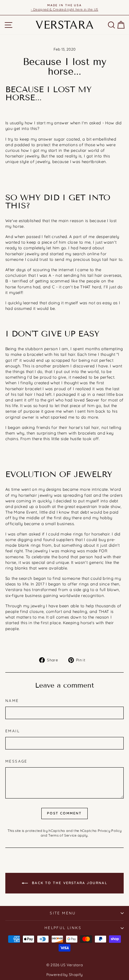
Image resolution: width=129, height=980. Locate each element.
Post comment (64, 813)
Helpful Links (62, 927)
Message (16, 761)
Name (12, 700)
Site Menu (63, 913)
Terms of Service (62, 835)
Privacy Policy (110, 830)
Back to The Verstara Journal (68, 882)
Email (12, 731)
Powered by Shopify (64, 974)
